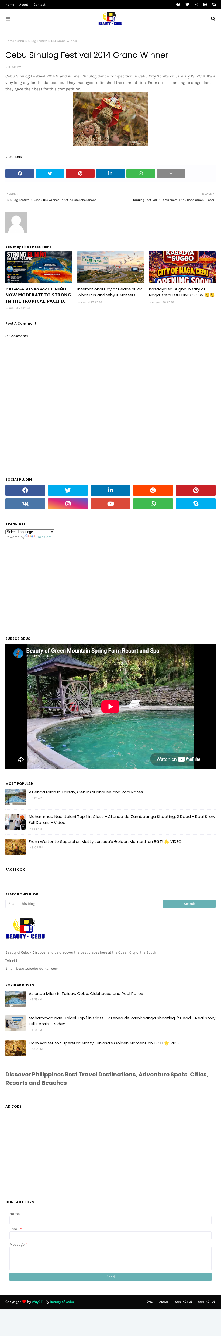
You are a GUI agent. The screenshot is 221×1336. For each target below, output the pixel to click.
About (23, 4)
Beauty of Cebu (62, 1302)
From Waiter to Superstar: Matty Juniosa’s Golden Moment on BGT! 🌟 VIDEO (105, 841)
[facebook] (178, 4)
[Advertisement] (110, 586)
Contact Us (184, 1301)
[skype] (213, 4)
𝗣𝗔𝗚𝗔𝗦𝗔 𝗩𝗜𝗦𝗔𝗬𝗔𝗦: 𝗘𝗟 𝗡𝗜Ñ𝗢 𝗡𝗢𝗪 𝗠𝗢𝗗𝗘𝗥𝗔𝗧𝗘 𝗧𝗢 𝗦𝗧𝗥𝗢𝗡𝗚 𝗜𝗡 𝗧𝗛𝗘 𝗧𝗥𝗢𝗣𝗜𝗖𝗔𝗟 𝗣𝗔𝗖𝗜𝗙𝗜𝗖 (38, 295)
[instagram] (196, 4)
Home (9, 4)
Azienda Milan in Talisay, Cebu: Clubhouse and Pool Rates (86, 792)
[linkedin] (110, 490)
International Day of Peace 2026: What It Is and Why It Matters (109, 292)
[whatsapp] (153, 503)
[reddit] (153, 490)
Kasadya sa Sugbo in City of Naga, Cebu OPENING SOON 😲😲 (182, 292)
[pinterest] (205, 4)
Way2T (37, 1302)
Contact (40, 4)
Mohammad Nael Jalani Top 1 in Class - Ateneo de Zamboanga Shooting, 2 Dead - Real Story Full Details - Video (122, 819)
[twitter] (187, 4)
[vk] (25, 503)
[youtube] (110, 503)
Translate (44, 537)
